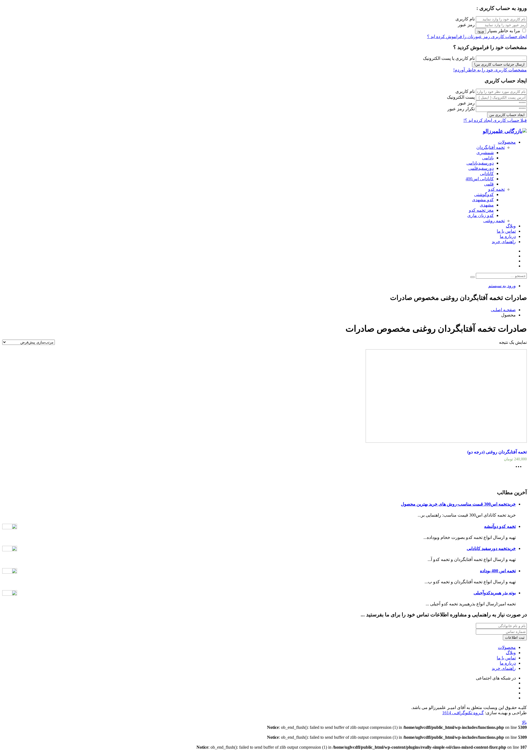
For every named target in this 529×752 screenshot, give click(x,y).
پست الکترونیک (461, 97)
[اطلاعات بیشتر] (520, 468)
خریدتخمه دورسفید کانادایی (491, 548)
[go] (472, 277)
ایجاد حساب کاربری (508, 36)
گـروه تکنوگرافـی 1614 (463, 712)
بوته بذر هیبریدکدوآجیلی (495, 592)
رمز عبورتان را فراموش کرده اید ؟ (458, 36)
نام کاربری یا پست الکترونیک (449, 58)
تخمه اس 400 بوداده (498, 570)
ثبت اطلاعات (515, 637)
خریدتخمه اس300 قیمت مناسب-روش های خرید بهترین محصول (458, 504)
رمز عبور (466, 24)
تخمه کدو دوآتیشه (500, 526)
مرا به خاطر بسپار (503, 30)
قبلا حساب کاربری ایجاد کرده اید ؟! (495, 120)
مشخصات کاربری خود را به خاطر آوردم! (490, 70)
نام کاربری (465, 19)
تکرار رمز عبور (461, 108)
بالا (524, 722)
